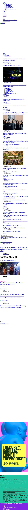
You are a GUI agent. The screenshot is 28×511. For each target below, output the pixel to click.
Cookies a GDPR (6, 21)
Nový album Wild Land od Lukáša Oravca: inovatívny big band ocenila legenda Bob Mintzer (14, 169)
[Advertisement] (14, 38)
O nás (4, 19)
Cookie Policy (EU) (6, 509)
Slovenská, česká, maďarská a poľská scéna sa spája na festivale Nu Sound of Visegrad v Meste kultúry (13, 249)
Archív (4, 290)
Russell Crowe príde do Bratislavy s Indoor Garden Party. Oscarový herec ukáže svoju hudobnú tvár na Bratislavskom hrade (12, 296)
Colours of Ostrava (9, 7)
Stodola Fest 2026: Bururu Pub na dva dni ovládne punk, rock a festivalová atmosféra (13, 99)
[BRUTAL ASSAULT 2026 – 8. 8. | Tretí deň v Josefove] (15, 215)
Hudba (4, 11)
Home (4, 2)
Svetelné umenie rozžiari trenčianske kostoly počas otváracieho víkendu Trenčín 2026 (15, 204)
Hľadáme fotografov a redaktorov (10, 20)
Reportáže (5, 15)
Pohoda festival (8, 6)
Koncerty (5, 10)
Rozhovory (5, 13)
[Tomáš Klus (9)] (10, 274)
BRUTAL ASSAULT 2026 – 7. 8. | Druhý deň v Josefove (12, 225)
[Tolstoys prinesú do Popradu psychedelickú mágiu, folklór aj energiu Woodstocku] (5, 102)
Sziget (6, 8)
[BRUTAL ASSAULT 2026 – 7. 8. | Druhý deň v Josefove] (15, 222)
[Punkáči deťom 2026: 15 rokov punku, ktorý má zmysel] (6, 62)
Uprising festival (8, 4)
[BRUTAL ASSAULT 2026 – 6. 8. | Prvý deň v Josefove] (14, 227)
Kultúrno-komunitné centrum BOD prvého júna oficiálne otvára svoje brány (14, 190)
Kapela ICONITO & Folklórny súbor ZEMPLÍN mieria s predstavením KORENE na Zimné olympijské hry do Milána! (15, 197)
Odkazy (4, 508)
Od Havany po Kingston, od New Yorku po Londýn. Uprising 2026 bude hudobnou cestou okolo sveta (14, 85)
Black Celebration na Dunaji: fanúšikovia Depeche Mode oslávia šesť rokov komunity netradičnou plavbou (15, 183)
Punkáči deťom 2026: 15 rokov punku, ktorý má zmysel (12, 65)
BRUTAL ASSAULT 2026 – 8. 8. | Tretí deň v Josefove (12, 219)
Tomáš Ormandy (6, 254)
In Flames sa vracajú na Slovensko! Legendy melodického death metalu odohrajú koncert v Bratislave (14, 134)
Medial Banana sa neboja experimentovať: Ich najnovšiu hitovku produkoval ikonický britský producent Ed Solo (15, 141)
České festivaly (7, 216)
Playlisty (4, 16)
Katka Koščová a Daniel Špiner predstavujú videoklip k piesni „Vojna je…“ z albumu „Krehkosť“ (15, 148)
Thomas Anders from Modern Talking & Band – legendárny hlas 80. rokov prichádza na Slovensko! (15, 501)
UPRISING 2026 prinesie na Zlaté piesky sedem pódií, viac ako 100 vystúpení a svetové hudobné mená (14, 59)
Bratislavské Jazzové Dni (10, 9)
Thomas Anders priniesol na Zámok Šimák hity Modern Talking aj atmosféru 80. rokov (14, 213)
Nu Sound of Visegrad (6, 243)
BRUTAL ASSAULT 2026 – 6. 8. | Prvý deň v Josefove (11, 231)
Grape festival (8, 5)
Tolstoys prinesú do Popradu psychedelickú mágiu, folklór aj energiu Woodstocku (14, 106)
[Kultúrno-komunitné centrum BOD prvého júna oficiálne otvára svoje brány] (10, 186)
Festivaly (4, 3)
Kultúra (4, 12)
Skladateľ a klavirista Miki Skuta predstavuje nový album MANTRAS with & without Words (15, 176)
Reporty (6, 209)
